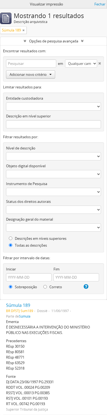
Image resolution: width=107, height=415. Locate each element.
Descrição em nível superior (28, 116)
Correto (55, 286)
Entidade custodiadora (24, 98)
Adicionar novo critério (28, 74)
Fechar (99, 4)
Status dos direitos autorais (28, 201)
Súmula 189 (18, 305)
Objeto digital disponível (26, 165)
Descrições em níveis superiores (40, 238)
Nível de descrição (20, 148)
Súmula (24, 316)
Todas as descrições (30, 245)
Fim (57, 269)
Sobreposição (25, 286)
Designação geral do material (29, 219)
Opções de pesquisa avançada (53, 41)
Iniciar (11, 269)
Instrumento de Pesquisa (26, 183)
